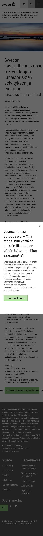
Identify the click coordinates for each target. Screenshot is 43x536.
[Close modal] (40, 226)
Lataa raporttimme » (15, 298)
